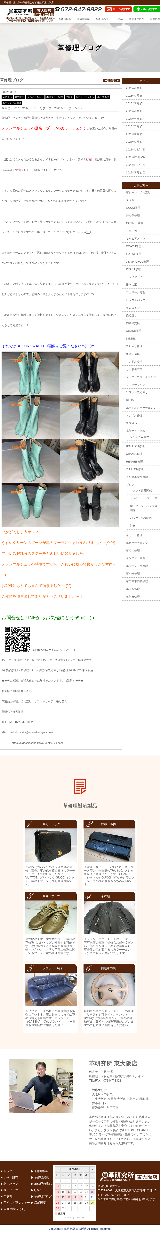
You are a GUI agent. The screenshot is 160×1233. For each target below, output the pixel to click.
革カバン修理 (134, 535)
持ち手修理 (133, 215)
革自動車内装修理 (137, 581)
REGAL (130, 400)
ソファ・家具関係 (141, 490)
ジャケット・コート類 (143, 498)
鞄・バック (11, 1183)
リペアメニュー (35, 97)
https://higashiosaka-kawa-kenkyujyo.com (37, 742)
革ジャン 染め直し (138, 192)
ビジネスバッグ (135, 300)
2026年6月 (132, 103)
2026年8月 (132, 88)
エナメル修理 (134, 415)
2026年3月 (132, 126)
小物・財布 (11, 1177)
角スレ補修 (133, 353)
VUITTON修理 (135, 469)
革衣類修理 (133, 588)
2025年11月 (133, 157)
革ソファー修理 (135, 558)
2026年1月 (132, 141)
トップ (30, 19)
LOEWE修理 (133, 253)
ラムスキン (133, 307)
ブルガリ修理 (134, 346)
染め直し (7, 97)
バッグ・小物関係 (141, 518)
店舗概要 (155, 19)
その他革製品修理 (137, 476)
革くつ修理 (103, 97)
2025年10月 (133, 164)
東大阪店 (19, 97)
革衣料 (8, 1196)
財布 (132, 525)
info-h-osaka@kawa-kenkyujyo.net (32, 732)
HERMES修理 (134, 461)
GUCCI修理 (133, 207)
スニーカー (133, 230)
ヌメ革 (130, 200)
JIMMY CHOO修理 (137, 261)
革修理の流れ (103, 19)
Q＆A (120, 19)
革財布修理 (133, 596)
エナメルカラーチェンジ (141, 407)
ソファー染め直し (137, 392)
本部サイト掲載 (54, 97)
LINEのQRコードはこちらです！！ (54, 649)
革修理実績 (83, 19)
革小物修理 (133, 573)
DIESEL (131, 338)
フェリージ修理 (135, 292)
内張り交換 (133, 323)
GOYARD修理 (134, 223)
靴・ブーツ (11, 1190)
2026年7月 (132, 95)
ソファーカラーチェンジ (141, 376)
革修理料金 (65, 19)
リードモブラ (134, 369)
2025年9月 (132, 172)
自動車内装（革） (15, 1209)
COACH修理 (133, 246)
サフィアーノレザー (138, 277)
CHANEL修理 (134, 453)
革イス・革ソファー (17, 1202)
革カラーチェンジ (85, 97)
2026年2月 (132, 134)
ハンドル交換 (134, 361)
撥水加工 (131, 284)
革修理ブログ (136, 19)
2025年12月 (133, 149)
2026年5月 (132, 111)
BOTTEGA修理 (135, 446)
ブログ (69, 97)
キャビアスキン (135, 238)
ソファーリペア (135, 384)
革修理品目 (46, 19)
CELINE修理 (133, 330)
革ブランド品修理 (12, 103)
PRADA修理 (133, 269)
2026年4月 (132, 118)
